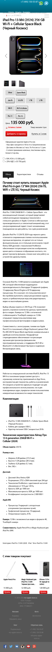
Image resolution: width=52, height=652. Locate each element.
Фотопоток (36, 616)
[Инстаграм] (23, 647)
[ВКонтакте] (17, 647)
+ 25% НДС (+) (15, 162)
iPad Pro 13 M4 (42, 543)
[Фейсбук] (5, 647)
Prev (6, 56)
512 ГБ (20, 100)
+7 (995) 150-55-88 (36, 633)
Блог (15, 625)
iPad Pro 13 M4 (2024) (19, 543)
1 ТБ (30, 100)
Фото (37, 612)
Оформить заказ (15, 619)
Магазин (15, 612)
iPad (29, 543)
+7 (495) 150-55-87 (36, 629)
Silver (10, 93)
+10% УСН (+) (15, 159)
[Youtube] (28, 647)
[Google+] (34, 647)
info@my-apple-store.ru (36, 637)
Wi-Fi (10, 108)
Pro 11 (10, 116)
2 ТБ (40, 100)
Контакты (26, 12)
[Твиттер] (11, 647)
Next (46, 56)
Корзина (15, 616)
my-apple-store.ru (30, 598)
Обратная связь (37, 625)
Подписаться (15, 629)
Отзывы (18, 12)
